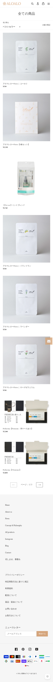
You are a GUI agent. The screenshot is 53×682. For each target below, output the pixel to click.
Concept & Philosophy (13, 525)
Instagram (9, 539)
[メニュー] (48, 3)
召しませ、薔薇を (13, 559)
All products (9, 532)
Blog (7, 546)
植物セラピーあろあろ (29, 674)
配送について (11, 595)
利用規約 (9, 588)
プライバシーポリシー (14, 575)
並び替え (6, 23)
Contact (8, 552)
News (7, 518)
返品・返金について (14, 602)
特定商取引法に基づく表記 (16, 582)
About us (8, 512)
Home (7, 505)
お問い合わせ (11, 609)
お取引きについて (13, 615)
